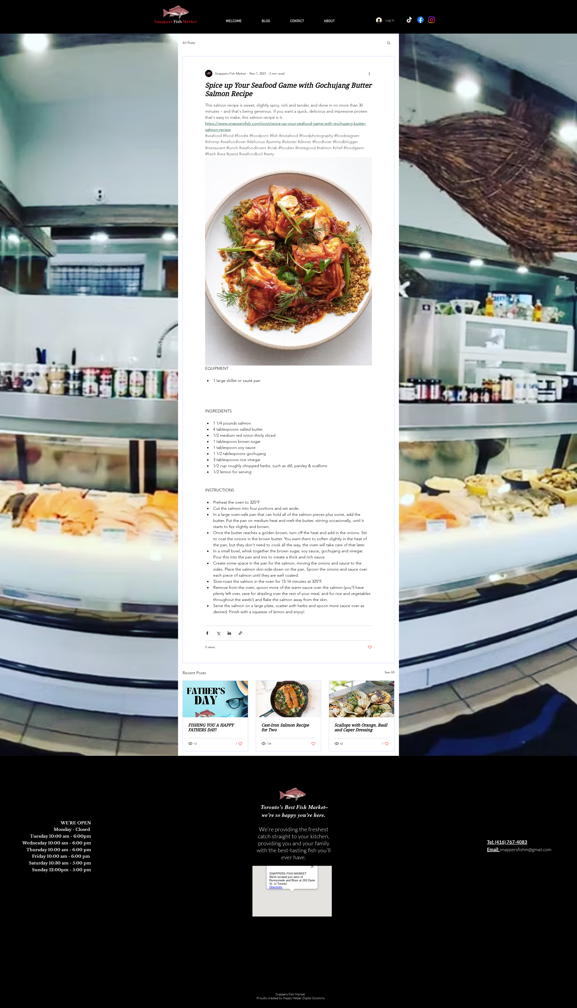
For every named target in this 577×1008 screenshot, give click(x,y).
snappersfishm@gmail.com (525, 849)
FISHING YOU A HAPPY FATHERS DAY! (211, 727)
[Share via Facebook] (207, 633)
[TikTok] (409, 19)
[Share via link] (240, 633)
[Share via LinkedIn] (229, 633)
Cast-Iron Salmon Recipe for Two (285, 727)
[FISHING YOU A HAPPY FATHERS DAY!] (215, 699)
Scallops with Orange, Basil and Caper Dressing (360, 727)
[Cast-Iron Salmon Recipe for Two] (288, 699)
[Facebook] (420, 19)
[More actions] (369, 73)
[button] (389, 42)
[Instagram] (431, 19)
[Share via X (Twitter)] (218, 633)
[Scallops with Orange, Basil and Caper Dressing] (361, 699)
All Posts (189, 43)
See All (389, 672)
